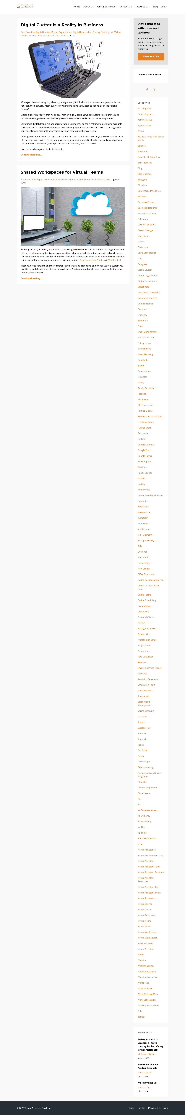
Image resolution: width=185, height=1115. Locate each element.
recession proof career (150, 667)
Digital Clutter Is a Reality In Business (62, 24)
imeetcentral (50, 179)
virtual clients (145, 903)
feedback (142, 393)
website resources (147, 977)
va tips (141, 827)
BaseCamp (84, 260)
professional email (147, 639)
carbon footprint (146, 224)
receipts (142, 662)
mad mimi (143, 557)
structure (142, 716)
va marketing (144, 821)
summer (142, 733)
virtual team (35, 35)
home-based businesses (150, 495)
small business (145, 690)
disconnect (143, 286)
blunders (142, 185)
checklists (143, 236)
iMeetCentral (114, 260)
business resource (147, 207)
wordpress (143, 982)
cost (140, 258)
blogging (142, 179)
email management (147, 331)
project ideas (144, 645)
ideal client (143, 506)
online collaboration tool (151, 579)
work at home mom (148, 994)
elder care (143, 320)
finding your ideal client (150, 416)
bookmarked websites (149, 190)
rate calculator (145, 656)
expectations (144, 371)
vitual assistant (51, 35)
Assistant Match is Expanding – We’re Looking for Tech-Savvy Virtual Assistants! (150, 1044)
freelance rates (146, 422)
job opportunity (146, 540)
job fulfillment (145, 534)
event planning (145, 354)
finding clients (145, 410)
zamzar (141, 1016)
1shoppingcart (145, 114)
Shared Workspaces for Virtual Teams (62, 172)
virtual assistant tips (148, 886)
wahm (141, 954)
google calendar (146, 444)
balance (142, 145)
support (142, 739)
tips (140, 799)
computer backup (147, 252)
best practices (28, 32)
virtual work (144, 926)
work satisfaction (147, 999)
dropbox (142, 309)
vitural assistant (146, 949)
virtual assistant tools (149, 892)
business (142, 196)
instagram (143, 517)
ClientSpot (96, 260)
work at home (145, 988)
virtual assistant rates (149, 866)
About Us (88, 6)
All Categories (145, 108)
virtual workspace (147, 932)
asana (141, 130)
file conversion (145, 405)
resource (142, 673)
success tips (144, 727)
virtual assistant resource (151, 872)
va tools (142, 832)
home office (144, 489)
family (141, 382)
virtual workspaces (101, 179)
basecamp (26, 179)
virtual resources (146, 915)
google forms (145, 455)
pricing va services (147, 628)
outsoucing (143, 611)
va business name (147, 810)
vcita (140, 844)
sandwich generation (148, 679)
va (112, 32)
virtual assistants (66, 179)
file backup (143, 399)
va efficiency (144, 815)
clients (141, 241)
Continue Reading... (31, 154)
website (142, 960)
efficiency (142, 314)
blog (140, 168)
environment (144, 348)
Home (76, 6)
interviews (143, 523)
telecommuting (146, 767)
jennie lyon (144, 529)
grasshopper (144, 461)
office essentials (146, 574)
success (141, 722)
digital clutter (43, 32)
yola (140, 1011)
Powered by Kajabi (158, 1108)
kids (140, 546)
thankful (142, 782)
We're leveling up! (147, 1082)
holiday (141, 484)
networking (144, 562)
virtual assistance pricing (150, 855)
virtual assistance (147, 849)
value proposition (147, 838)
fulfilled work (144, 427)
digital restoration (82, 32)
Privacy (141, 1108)
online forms (144, 594)
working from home (148, 1005)
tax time (142, 750)
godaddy (142, 438)
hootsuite (143, 501)
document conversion (149, 292)
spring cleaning (101, 32)
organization (144, 605)
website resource (147, 971)
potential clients (146, 617)
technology (144, 761)
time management (147, 787)
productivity (144, 634)
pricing (141, 622)
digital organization (61, 32)
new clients (144, 568)
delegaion (143, 264)
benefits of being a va (149, 156)
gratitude (142, 467)
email (140, 326)
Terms (131, 1108)
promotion (143, 651)
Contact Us (126, 6)
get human (143, 433)
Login (164, 6)
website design (146, 965)
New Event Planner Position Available (148, 1066)
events (141, 365)
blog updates (144, 173)
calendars (143, 219)
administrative (145, 119)
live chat (142, 551)
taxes (141, 756)
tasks (141, 744)
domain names (145, 303)
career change (145, 230)
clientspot (37, 179)
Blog (155, 6)
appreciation (144, 125)
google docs (144, 450)
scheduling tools (146, 684)
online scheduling (147, 600)
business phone (146, 202)
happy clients (145, 472)
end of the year (146, 337)
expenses (142, 376)
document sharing (147, 297)
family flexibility (146, 388)
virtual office (144, 909)
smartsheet (143, 696)
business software (147, 213)
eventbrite (143, 360)
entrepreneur (145, 343)
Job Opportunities (106, 6)
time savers (144, 793)
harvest (142, 478)
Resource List (142, 6)
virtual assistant (146, 860)
